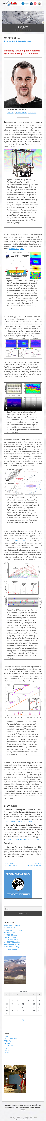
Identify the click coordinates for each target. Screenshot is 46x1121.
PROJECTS (7, 1041)
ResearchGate (21, 113)
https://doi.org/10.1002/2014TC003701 (18, 821)
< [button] (6, 969)
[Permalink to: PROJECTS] (23, 17)
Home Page (11, 113)
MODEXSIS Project (10, 935)
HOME (6, 1036)
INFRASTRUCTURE (10, 1039)
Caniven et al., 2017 (19, 540)
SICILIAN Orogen (10, 937)
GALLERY (7, 1050)
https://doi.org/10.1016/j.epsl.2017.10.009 (23, 839)
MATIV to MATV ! (10, 928)
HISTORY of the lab (11, 932)
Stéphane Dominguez (24, 41)
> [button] (23, 969)
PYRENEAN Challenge (12, 925)
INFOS (6, 1053)
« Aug (22, 1020)
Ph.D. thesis (32, 113)
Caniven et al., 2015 (16, 249)
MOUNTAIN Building (11, 947)
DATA (6, 1048)
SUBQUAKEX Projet (11, 940)
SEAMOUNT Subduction (13, 930)
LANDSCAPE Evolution (12, 942)
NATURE (7, 1043)
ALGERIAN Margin (10, 949)
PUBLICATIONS (9, 1046)
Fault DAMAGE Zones (12, 944)
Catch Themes (27, 1119)
